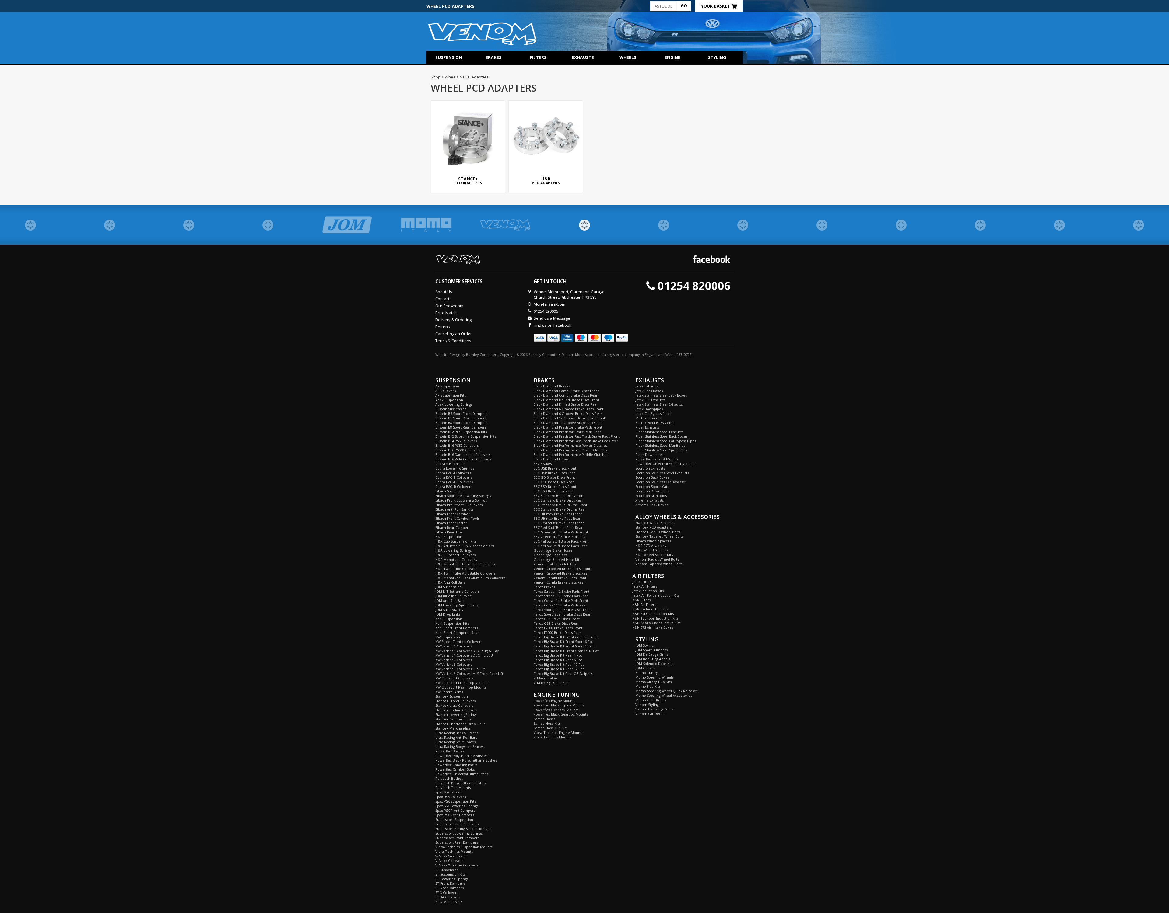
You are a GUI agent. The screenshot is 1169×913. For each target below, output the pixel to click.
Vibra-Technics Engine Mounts (558, 732)
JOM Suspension (448, 587)
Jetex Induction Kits (648, 590)
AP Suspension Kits (450, 395)
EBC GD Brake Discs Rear (554, 482)
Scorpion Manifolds (651, 495)
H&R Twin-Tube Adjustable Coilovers (465, 573)
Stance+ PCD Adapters (653, 527)
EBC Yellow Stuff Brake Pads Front (561, 541)
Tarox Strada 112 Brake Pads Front (561, 591)
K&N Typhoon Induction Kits (655, 618)
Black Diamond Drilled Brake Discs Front (566, 399)
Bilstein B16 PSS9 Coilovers (457, 445)
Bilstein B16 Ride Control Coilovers (463, 459)
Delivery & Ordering (453, 319)
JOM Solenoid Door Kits (654, 663)
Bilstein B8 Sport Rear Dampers (460, 427)
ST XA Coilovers (447, 897)
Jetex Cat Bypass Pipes (653, 413)
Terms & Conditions (453, 340)
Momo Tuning (646, 672)
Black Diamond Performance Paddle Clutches (571, 454)
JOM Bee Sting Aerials (652, 659)
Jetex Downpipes (649, 409)
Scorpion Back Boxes (652, 477)
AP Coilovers (445, 390)
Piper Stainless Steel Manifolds (660, 445)
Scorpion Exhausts (650, 468)
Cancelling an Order (453, 333)
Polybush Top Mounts (453, 787)
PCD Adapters (468, 181)
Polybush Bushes (449, 778)
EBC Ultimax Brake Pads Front (558, 514)
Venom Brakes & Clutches (555, 564)
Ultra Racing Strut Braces (455, 742)
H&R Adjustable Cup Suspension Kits (464, 545)
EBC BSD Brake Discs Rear (554, 491)
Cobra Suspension (450, 463)
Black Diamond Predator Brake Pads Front (568, 427)
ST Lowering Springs (451, 879)
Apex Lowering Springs (453, 404)
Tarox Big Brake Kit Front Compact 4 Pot (566, 637)
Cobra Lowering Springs (454, 468)
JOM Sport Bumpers (651, 649)
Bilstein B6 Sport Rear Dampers (460, 418)
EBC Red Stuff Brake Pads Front (559, 523)
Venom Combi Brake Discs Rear (559, 582)
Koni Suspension (448, 618)
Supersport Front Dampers (457, 837)
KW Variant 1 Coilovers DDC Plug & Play (467, 650)
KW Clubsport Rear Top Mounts (460, 687)
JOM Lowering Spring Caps (456, 605)
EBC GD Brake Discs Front (554, 477)
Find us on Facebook (552, 325)
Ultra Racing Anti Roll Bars (456, 737)
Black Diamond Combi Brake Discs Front (566, 390)
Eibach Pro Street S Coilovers (459, 504)
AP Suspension (447, 386)
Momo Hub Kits (647, 686)
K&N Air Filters (644, 604)
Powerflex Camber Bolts (455, 769)
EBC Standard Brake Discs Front (559, 495)
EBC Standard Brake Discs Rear (558, 500)
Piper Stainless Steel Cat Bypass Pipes (665, 441)
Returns (442, 326)
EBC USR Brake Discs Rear (554, 472)
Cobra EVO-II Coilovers (453, 477)
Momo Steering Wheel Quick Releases (666, 691)
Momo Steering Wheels (654, 677)
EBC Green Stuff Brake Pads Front (561, 532)
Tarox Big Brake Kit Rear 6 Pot (558, 660)
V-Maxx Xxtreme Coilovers (456, 865)
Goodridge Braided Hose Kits (557, 559)
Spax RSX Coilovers (450, 796)
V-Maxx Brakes (545, 678)
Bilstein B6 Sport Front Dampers (461, 413)
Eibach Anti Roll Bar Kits (454, 509)
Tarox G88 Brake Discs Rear (556, 623)
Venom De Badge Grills (654, 709)
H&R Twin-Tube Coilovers (456, 568)
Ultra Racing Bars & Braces (456, 733)
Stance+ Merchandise (453, 728)
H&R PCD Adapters (650, 545)
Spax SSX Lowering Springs (456, 806)
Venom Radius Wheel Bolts (657, 559)
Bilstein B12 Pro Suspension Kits (461, 431)
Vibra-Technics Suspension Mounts (463, 847)
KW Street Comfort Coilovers (458, 641)
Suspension (448, 57)
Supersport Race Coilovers (457, 824)
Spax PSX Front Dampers (455, 810)
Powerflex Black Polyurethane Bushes (466, 760)
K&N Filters (641, 600)
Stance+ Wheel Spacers (654, 522)
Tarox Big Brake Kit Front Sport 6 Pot (563, 641)
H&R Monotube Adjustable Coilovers (465, 564)
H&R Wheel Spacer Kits (654, 554)
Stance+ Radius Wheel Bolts (657, 531)
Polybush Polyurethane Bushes (460, 783)
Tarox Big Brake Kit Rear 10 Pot (559, 664)
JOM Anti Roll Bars (449, 600)
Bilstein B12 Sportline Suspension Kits (465, 436)
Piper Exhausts (647, 427)
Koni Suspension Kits (452, 623)
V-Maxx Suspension (451, 856)
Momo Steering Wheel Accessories (663, 695)
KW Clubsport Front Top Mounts (461, 682)
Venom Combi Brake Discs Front (560, 577)
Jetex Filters (641, 581)
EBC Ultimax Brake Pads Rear (557, 518)
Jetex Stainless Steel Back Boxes (661, 395)
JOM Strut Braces (449, 609)
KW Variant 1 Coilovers (453, 646)
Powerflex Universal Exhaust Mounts (664, 463)
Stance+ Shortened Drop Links (460, 723)
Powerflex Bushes (449, 751)
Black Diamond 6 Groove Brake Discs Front (568, 409)
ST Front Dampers (450, 883)
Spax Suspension (448, 792)
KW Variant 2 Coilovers (453, 660)
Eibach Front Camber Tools (457, 518)
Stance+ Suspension (451, 696)
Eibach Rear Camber (452, 527)
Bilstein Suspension (451, 409)
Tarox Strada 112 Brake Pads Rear (561, 596)
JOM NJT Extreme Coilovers (457, 591)
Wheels (627, 57)
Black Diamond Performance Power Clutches (570, 445)
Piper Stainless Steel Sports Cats (661, 450)
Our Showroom (449, 305)
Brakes (493, 57)
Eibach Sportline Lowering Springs (463, 495)
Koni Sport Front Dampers (456, 628)
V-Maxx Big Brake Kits (551, 682)
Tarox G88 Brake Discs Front (557, 618)
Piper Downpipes (649, 454)
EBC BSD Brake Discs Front (555, 486)
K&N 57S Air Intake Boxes (652, 627)
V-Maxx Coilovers (449, 860)
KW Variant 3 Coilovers (453, 664)
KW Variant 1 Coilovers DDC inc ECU (464, 655)
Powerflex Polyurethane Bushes (461, 755)
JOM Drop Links (447, 614)
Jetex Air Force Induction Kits (655, 595)
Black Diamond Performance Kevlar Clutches (570, 450)
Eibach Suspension (450, 491)
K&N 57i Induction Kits (650, 609)
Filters (538, 57)
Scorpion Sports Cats (652, 486)
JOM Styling (644, 645)
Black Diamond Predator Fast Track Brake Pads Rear (576, 441)
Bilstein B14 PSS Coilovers (456, 441)
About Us (443, 291)
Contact (442, 298)
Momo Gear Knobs (650, 700)
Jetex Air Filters (644, 586)
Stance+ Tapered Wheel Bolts (659, 536)
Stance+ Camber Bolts (453, 719)
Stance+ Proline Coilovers (456, 710)
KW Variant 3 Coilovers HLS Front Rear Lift (469, 673)
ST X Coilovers (446, 892)
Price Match (446, 312)
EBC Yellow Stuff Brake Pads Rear (560, 545)
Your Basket (716, 6)
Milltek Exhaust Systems (654, 422)
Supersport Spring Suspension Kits (463, 828)
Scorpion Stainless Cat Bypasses (660, 482)
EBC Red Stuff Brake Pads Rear (558, 527)
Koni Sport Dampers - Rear (457, 632)
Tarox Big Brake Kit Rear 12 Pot (559, 669)
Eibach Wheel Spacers (653, 541)
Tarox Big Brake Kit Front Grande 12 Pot (566, 650)
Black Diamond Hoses (551, 459)
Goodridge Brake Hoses (553, 550)
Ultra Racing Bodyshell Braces (459, 746)
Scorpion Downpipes (652, 491)
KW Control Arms (449, 691)
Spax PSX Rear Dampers (454, 815)
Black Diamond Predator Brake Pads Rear (567, 431)
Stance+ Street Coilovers (455, 701)
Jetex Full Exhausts (650, 399)
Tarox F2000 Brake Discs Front (558, 628)
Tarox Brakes (544, 587)
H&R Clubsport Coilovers (455, 555)
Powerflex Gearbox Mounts (556, 709)
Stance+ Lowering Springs (456, 714)
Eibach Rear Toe (448, 532)
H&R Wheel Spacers (651, 550)
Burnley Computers (482, 354)
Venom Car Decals (650, 713)
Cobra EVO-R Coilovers (453, 486)
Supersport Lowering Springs (459, 833)
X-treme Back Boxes (651, 504)
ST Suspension (447, 869)
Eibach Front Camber (452, 514)
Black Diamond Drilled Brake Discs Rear (566, 404)
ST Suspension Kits (450, 874)
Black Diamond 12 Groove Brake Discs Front (569, 418)
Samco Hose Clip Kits (550, 728)
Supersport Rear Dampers (456, 842)
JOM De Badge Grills (651, 654)
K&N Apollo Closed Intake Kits (656, 622)
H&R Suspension (448, 536)
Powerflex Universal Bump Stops (461, 774)
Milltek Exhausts (648, 418)
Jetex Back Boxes (649, 390)
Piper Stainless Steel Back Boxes (661, 436)
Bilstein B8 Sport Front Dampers (461, 422)
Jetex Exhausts (646, 386)
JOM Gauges (645, 668)
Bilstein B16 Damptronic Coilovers (462, 454)
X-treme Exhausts (649, 500)
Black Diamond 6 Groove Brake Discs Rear (568, 413)
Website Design (447, 354)
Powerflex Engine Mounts (554, 700)
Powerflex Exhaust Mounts (656, 459)
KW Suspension (447, 637)
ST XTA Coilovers (448, 901)
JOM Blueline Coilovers (453, 596)
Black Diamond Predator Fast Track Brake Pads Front (577, 436)
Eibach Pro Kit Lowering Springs (461, 500)
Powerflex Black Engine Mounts (559, 705)
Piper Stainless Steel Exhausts (659, 431)
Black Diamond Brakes (552, 386)
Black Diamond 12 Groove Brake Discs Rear (569, 422)
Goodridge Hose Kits (550, 555)
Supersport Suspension (454, 819)
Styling (717, 57)
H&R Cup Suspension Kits (455, 541)
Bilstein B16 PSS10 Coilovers (457, 450)
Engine (672, 57)
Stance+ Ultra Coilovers (454, 705)
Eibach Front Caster (451, 523)
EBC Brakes (543, 463)
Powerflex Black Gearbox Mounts (561, 714)
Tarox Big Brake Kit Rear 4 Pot (558, 655)
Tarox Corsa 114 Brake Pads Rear (560, 605)
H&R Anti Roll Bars (450, 582)
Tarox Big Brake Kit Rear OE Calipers (563, 673)
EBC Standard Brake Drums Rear (560, 509)
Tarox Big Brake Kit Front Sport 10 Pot (564, 646)
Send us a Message (552, 318)
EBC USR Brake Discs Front (555, 468)
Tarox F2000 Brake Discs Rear (557, 632)
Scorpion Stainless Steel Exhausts (662, 472)
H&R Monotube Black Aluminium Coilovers (470, 577)
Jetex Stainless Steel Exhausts (659, 404)
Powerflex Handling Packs (456, 764)
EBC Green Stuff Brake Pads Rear (560, 536)
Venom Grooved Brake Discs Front (562, 568)
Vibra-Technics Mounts (454, 851)
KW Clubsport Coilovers (454, 678)
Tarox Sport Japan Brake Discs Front (563, 609)
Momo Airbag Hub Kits (653, 681)
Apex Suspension (449, 399)
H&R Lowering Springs (453, 550)
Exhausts (583, 57)
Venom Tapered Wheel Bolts (658, 563)
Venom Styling (647, 704)
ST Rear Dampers (449, 888)
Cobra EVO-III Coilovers (454, 482)
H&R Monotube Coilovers (456, 559)
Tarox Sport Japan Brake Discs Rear (562, 614)
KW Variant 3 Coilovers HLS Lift (460, 669)
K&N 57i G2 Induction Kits (653, 613)
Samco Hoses (544, 719)
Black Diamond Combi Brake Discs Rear (566, 395)
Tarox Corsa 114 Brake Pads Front (561, 600)
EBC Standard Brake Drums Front (560, 504)
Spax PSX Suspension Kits (455, 801)
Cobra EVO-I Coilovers (453, 472)
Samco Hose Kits (547, 723)
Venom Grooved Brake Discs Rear (561, 573)
